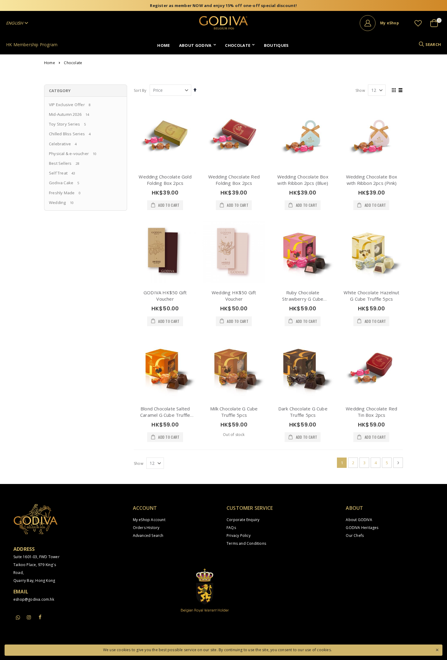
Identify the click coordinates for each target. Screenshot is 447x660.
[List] (400, 91)
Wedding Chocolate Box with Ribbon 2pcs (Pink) (371, 180)
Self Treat (58, 173)
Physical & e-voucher (69, 153)
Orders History (146, 527)
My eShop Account (149, 519)
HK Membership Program (31, 44)
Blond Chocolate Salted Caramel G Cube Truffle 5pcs (165, 415)
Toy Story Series (64, 124)
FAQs (231, 527)
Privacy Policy (239, 535)
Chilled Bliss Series (67, 133)
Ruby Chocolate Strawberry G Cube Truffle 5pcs (302, 298)
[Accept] (436, 649)
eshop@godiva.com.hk (33, 599)
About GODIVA (359, 519)
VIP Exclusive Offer (67, 104)
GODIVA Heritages (362, 527)
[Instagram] (28, 617)
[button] (418, 23)
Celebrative (60, 144)
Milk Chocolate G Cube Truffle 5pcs (234, 412)
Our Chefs (355, 535)
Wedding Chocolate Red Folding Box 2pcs (234, 180)
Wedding (57, 202)
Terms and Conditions (246, 543)
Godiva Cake (61, 182)
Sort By (140, 90)
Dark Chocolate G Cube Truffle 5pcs (302, 412)
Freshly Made (61, 192)
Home (49, 62)
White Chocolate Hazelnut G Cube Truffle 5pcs (371, 295)
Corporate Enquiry (243, 519)
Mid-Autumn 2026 (65, 114)
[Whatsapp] (18, 617)
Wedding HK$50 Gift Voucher (234, 295)
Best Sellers (60, 163)
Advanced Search (148, 535)
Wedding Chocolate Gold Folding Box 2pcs (165, 180)
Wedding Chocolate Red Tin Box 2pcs (371, 412)
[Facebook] (40, 617)
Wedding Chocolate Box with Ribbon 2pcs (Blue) (302, 180)
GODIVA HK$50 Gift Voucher (165, 295)
